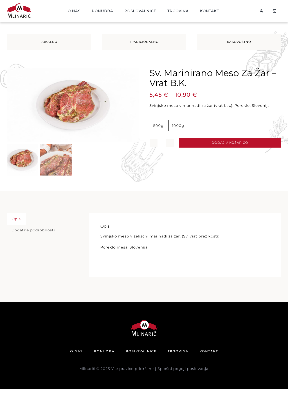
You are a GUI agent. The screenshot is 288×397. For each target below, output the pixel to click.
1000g (178, 125)
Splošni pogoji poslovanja (183, 369)
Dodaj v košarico (230, 143)
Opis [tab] (16, 219)
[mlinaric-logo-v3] (19, 5)
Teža (154, 116)
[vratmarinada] (73, 105)
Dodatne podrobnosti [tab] (33, 230)
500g (158, 125)
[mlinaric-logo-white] (144, 322)
